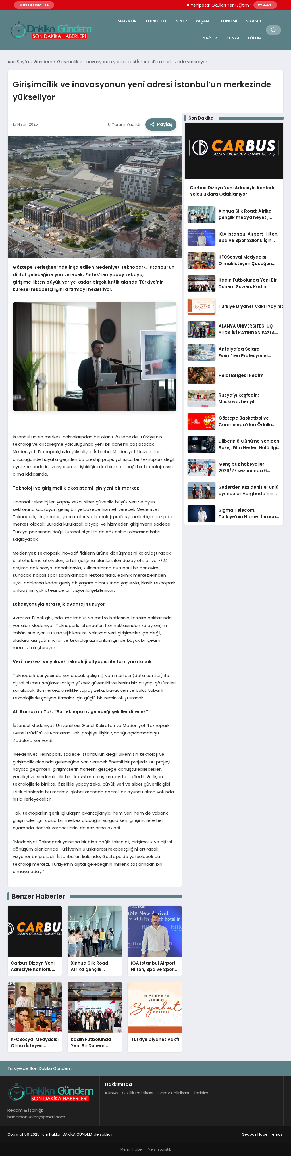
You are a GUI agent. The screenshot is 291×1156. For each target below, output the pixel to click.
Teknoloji (156, 21)
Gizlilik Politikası (137, 1093)
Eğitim (255, 38)
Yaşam (203, 21)
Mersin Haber (131, 1149)
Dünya (233, 38)
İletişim (200, 1093)
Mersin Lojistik (159, 1149)
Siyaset (254, 21)
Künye (111, 1093)
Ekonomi (227, 21)
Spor (181, 21)
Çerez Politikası (173, 1093)
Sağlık (210, 38)
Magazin (127, 21)
